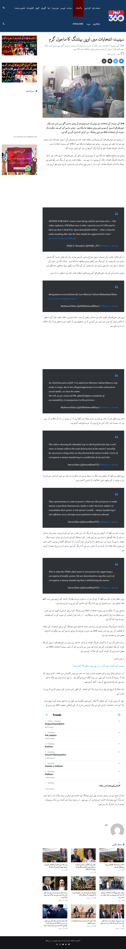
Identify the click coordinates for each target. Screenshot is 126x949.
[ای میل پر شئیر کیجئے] (109, 61)
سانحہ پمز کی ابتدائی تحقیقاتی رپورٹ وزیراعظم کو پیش (114, 862)
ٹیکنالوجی (96, 24)
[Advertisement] (83, 186)
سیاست (69, 8)
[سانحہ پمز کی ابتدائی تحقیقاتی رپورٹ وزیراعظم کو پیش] (111, 852)
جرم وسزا (55, 8)
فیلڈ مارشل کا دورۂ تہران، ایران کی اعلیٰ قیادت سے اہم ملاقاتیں (83, 918)
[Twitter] (115, 61)
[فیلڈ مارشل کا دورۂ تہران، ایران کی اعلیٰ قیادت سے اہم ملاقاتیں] (83, 908)
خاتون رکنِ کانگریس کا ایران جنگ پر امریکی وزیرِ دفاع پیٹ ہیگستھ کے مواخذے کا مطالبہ (85, 863)
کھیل (37, 8)
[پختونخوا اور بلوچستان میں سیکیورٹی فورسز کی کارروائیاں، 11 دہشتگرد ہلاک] (83, 880)
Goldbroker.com (31, 136)
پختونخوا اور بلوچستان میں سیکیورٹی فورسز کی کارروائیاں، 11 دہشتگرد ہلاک (84, 890)
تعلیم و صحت (20, 8)
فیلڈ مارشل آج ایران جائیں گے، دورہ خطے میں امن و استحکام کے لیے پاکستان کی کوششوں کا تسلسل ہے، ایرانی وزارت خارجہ (55, 919)
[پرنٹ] (104, 61)
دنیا (49, 8)
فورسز (63, 8)
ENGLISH (78, 24)
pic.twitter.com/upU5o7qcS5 (62, 295)
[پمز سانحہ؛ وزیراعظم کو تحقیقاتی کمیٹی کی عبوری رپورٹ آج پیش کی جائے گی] (55, 852)
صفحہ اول (96, 8)
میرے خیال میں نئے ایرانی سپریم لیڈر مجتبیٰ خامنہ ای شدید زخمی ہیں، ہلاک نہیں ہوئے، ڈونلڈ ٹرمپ (55, 891)
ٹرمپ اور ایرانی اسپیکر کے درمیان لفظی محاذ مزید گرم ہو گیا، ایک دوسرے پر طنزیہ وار (112, 919)
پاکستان (79, 8)
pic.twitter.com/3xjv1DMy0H (62, 237)
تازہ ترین (87, 8)
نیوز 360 (48, 937)
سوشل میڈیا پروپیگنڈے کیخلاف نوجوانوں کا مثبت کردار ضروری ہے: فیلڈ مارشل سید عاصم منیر (112, 891)
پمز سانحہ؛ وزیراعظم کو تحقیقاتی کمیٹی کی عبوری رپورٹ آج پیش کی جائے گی (55, 862)
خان (119, 54)
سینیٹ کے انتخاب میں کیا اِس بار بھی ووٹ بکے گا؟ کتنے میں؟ (98, 662)
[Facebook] (121, 61)
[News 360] (116, 16)
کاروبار (43, 8)
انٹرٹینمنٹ (30, 8)
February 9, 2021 (107, 245)
